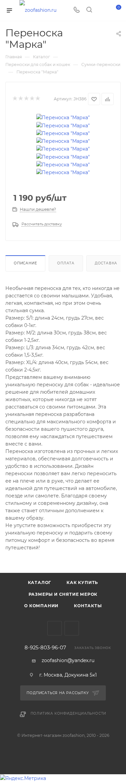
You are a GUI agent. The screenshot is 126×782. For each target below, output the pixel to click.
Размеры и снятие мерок (63, 594)
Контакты (87, 605)
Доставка (106, 263)
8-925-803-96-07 (45, 647)
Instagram (72, 628)
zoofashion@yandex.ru (68, 660)
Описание (25, 263)
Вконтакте (54, 628)
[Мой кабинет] (102, 10)
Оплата (66, 263)
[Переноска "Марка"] (63, 117)
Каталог (39, 582)
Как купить (82, 582)
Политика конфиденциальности (69, 713)
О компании (41, 605)
